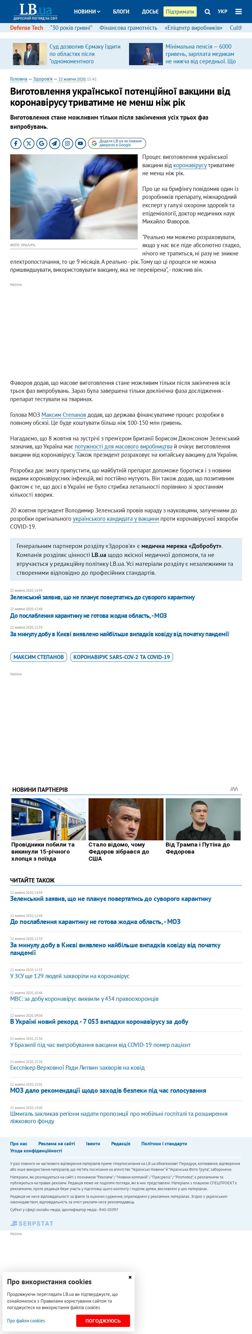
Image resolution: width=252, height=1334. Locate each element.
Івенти (93, 1143)
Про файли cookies (26, 1321)
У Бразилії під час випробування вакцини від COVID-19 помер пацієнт (100, 1045)
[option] (68, 53)
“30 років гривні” (71, 27)
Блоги (121, 11)
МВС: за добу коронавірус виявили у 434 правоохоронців (84, 999)
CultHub (240, 27)
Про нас (18, 1143)
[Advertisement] (126, 331)
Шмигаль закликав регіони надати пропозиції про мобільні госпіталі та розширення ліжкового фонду (118, 1117)
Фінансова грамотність (128, 27)
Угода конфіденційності (36, 1150)
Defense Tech (26, 27)
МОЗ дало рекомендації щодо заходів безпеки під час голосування (108, 1090)
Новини (85, 11)
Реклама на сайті (56, 1143)
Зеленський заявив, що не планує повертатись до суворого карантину (102, 597)
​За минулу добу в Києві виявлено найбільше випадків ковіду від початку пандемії (119, 634)
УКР (222, 11)
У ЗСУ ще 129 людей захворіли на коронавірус (70, 976)
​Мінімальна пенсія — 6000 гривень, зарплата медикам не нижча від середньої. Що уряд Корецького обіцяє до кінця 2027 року (201, 61)
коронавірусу (190, 165)
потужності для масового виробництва (123, 446)
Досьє (150, 11)
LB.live (131, 34)
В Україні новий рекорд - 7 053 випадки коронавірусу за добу (99, 1021)
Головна (18, 79)
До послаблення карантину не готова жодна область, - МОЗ (88, 615)
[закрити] (130, 1277)
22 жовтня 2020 (71, 79)
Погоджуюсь (103, 1321)
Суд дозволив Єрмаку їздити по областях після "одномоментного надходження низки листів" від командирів (84, 61)
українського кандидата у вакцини (116, 518)
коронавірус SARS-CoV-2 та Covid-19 (121, 657)
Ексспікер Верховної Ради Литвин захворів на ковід (77, 1068)
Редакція (120, 1143)
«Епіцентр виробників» (193, 27)
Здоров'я (43, 79)
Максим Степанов (63, 414)
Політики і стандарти (164, 1143)
